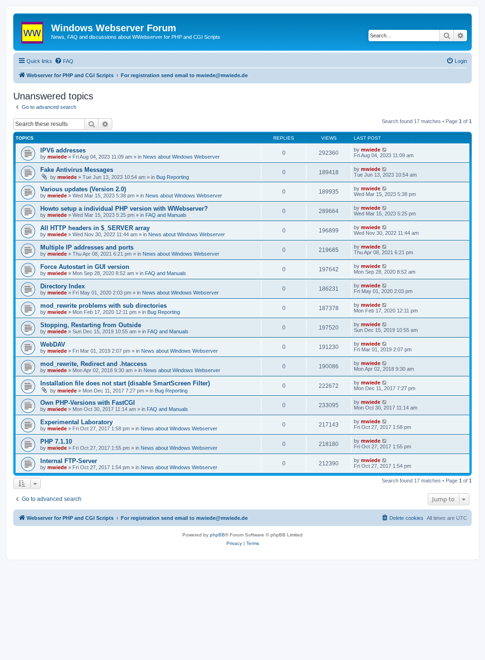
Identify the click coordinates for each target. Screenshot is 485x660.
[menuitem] (63, 61)
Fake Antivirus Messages (76, 169)
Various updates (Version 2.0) (83, 189)
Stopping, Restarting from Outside (90, 325)
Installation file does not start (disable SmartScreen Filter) (125, 383)
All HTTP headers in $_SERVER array (95, 228)
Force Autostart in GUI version (84, 266)
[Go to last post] (385, 149)
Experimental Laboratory (76, 422)
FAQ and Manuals (166, 215)
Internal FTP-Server (68, 460)
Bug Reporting (172, 177)
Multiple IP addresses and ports (87, 247)
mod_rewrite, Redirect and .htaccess (93, 363)
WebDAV (52, 344)
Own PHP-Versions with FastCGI (87, 402)
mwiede (57, 157)
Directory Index (62, 286)
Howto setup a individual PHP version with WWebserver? (124, 208)
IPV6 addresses (63, 150)
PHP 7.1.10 (56, 441)
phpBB (217, 534)
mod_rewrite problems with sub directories (103, 305)
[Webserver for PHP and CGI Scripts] (33, 31)
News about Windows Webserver (181, 157)
